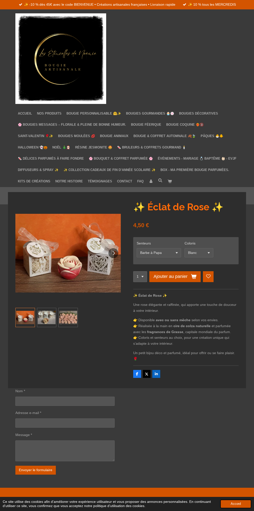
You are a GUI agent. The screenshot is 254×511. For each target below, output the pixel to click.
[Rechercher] (160, 180)
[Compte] (151, 181)
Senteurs (144, 243)
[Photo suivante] (113, 253)
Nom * (20, 391)
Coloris (190, 243)
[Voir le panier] (169, 181)
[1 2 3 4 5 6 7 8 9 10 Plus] (140, 276)
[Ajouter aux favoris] (208, 276)
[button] (25, 317)
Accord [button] (236, 504)
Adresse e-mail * (28, 413)
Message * (23, 435)
